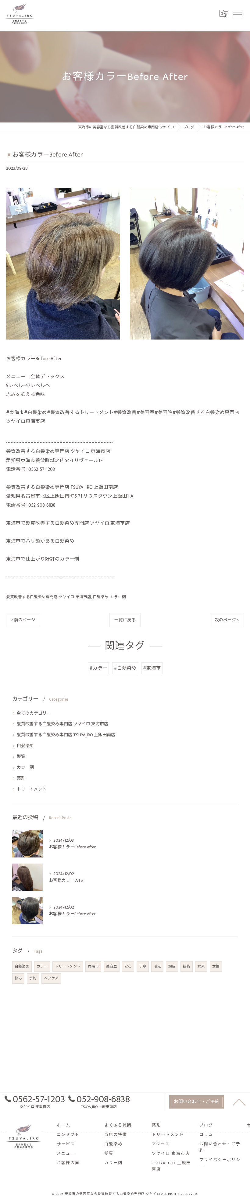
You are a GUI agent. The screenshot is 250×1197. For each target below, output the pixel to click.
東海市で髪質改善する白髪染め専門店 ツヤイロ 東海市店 (68, 523)
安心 (128, 966)
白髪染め (101, 597)
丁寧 (142, 966)
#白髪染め (125, 668)
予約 (33, 978)
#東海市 (152, 668)
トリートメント (32, 789)
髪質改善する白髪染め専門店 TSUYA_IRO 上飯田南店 (66, 734)
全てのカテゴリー (34, 713)
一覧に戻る (125, 620)
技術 (186, 966)
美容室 (111, 966)
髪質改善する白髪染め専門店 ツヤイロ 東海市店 (48, 597)
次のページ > (227, 620)
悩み (18, 978)
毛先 (157, 966)
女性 (216, 966)
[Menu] (237, 14)
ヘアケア (51, 978)
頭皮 (172, 966)
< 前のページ (23, 620)
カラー (42, 966)
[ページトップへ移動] (239, 1102)
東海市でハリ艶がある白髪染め (40, 541)
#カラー (98, 668)
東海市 (93, 966)
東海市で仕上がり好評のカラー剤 (42, 559)
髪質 (21, 756)
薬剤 (21, 778)
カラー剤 (118, 597)
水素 (201, 966)
